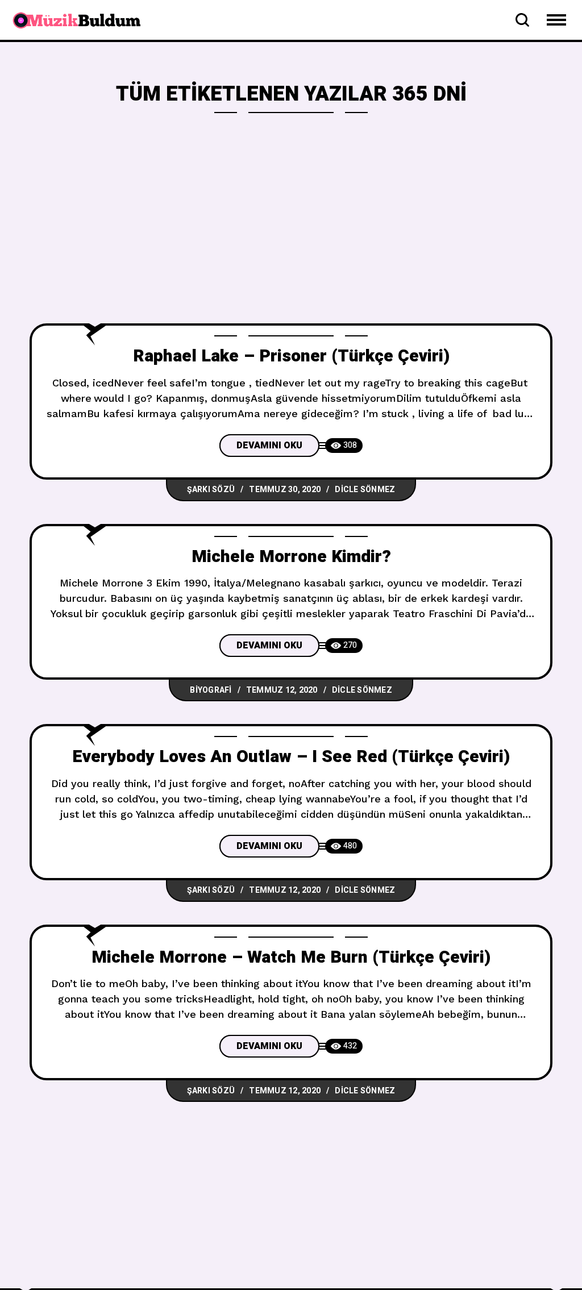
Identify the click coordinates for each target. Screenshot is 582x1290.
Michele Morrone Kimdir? (291, 556)
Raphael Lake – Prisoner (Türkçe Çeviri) (291, 356)
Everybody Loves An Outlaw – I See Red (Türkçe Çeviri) (291, 756)
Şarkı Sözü (211, 490)
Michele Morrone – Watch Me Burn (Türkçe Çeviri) (291, 957)
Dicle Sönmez (365, 490)
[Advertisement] (291, 238)
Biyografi (210, 690)
